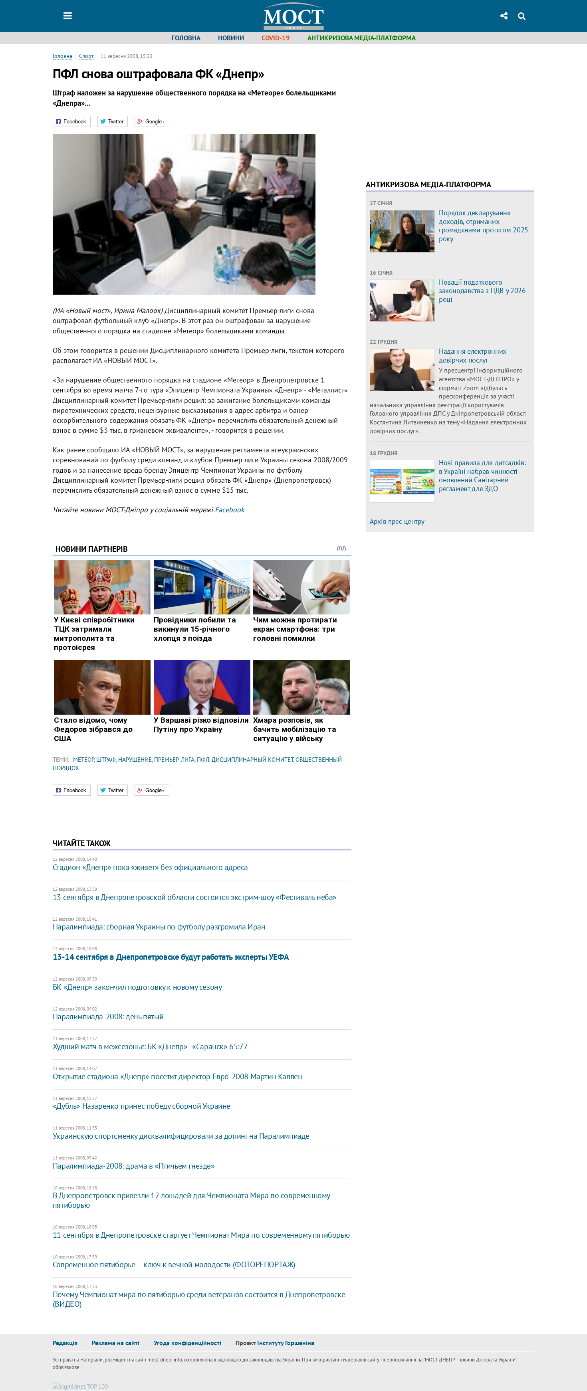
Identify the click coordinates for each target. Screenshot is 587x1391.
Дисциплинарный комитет (252, 759)
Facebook (229, 509)
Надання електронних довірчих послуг (472, 356)
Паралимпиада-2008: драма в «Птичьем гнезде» (134, 1166)
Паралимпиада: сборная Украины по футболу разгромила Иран (159, 926)
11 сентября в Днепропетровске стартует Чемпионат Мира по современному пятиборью (201, 1235)
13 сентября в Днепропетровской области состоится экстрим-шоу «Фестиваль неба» (195, 897)
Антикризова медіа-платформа (361, 38)
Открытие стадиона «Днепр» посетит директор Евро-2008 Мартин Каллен (177, 1076)
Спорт (86, 55)
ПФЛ (203, 759)
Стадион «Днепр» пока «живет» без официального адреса (150, 867)
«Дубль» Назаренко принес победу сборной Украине (141, 1106)
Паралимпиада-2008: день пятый (108, 1016)
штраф (106, 759)
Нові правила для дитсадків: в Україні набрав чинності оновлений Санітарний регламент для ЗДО (482, 475)
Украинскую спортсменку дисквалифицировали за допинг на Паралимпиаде (181, 1136)
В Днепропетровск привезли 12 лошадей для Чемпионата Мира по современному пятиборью (191, 1200)
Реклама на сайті (115, 1343)
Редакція (65, 1343)
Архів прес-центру (397, 521)
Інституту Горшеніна (285, 1343)
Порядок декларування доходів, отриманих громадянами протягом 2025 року (483, 225)
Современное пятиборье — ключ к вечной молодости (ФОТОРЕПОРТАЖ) (174, 1264)
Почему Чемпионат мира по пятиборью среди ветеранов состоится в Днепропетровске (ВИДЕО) (199, 1299)
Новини (231, 38)
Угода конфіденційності (187, 1343)
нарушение (135, 759)
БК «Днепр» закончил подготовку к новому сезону (137, 987)
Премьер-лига (174, 759)
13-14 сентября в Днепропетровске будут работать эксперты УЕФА (171, 956)
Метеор (83, 759)
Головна (186, 38)
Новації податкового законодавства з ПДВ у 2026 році (482, 290)
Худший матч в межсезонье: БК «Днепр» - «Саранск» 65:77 (150, 1046)
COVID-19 (276, 38)
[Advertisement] (433, 108)
